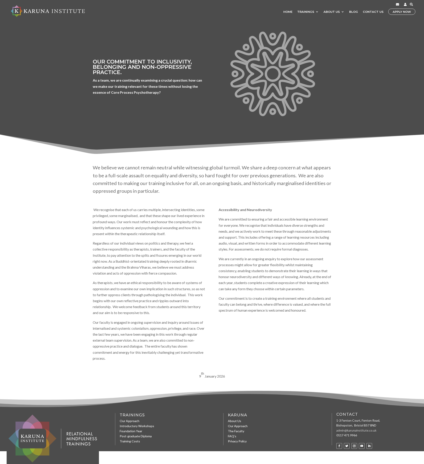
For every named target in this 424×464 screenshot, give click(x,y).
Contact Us (373, 11)
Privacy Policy (237, 441)
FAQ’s (232, 436)
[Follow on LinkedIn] (369, 446)
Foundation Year (131, 431)
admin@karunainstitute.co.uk (356, 430)
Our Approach (129, 421)
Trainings (305, 11)
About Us (332, 11)
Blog (353, 11)
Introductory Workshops (137, 426)
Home (287, 11)
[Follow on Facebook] (339, 446)
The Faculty (236, 431)
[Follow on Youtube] (362, 446)
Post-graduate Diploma (136, 436)
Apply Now (402, 11)
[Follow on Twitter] (347, 446)
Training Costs (130, 441)
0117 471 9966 (346, 435)
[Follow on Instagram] (354, 446)
